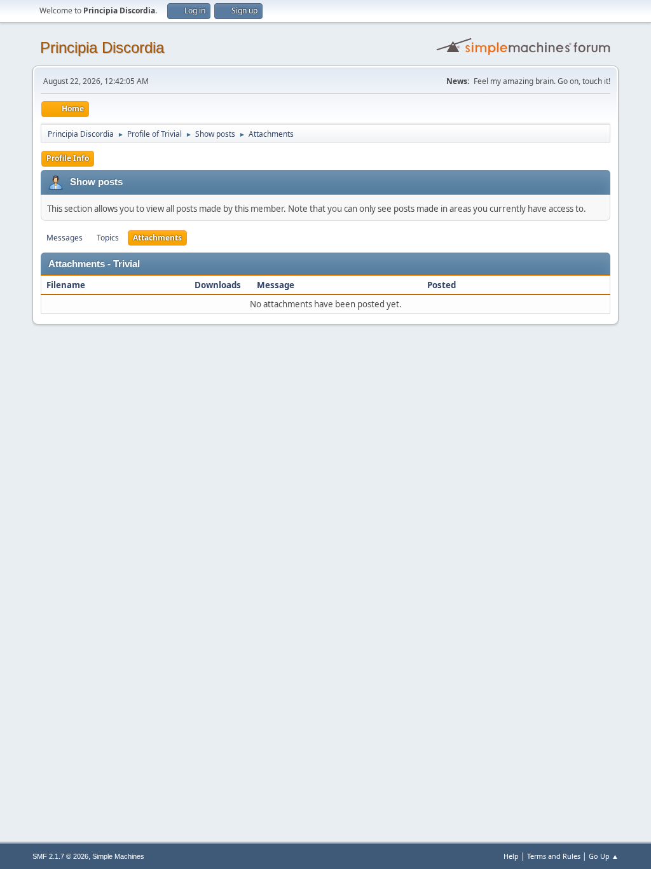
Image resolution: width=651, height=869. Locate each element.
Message (275, 285)
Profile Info (67, 158)
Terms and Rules (553, 856)
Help (511, 856)
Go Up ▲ (604, 856)
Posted (441, 285)
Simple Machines (118, 856)
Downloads (218, 285)
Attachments (157, 237)
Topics (108, 237)
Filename (66, 285)
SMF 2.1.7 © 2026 (60, 856)
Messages (64, 237)
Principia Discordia (102, 47)
